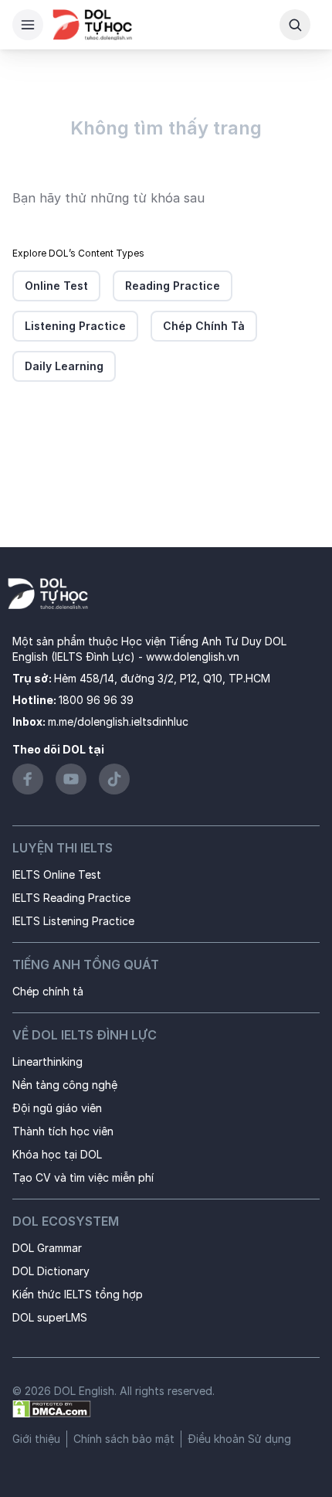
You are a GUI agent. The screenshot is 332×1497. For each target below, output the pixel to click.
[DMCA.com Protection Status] (51, 1407)
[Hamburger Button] (27, 24)
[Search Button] (294, 24)
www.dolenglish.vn (192, 656)
